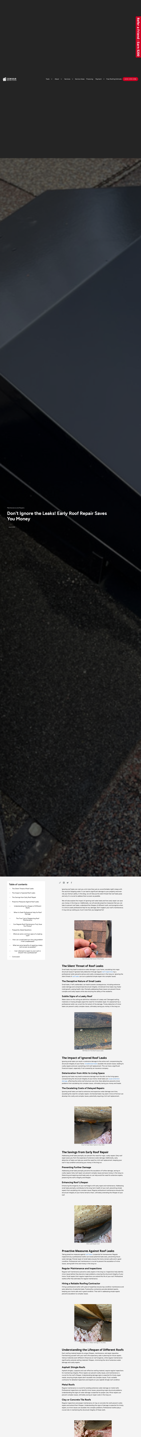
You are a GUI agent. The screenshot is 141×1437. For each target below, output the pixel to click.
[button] (48, 79)
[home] (9, 79)
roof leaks (75, 976)
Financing (89, 79)
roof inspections (107, 972)
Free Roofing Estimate (114, 79)
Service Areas (79, 79)
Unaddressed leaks (91, 1064)
